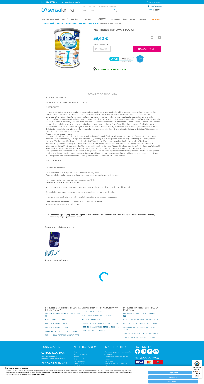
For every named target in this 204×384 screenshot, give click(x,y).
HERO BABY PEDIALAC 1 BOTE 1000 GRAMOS (62, 331)
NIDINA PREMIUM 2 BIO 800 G (93, 331)
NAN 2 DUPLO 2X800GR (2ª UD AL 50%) (97, 316)
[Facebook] (137, 351)
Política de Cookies (39, 374)
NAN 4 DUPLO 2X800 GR (91, 319)
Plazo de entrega (79, 361)
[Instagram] (143, 351)
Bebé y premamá (56, 23)
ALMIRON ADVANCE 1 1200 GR (56, 327)
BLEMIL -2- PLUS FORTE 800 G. (93, 312)
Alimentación (71, 23)
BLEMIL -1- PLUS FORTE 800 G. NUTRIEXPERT (62, 335)
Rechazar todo (173, 382)
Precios (76, 356)
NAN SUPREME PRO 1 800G (55, 320)
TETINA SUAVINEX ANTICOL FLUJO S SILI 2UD (140, 337)
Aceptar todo (173, 372)
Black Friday (109, 361)
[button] (152, 37)
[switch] (197, 376)
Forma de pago (79, 363)
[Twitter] (150, 351)
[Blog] (156, 351)
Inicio (45, 23)
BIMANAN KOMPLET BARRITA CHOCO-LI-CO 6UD (100, 323)
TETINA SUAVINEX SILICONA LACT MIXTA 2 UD (140, 333)
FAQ (75, 352)
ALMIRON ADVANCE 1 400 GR (56, 324)
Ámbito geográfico (80, 354)
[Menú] (200, 361)
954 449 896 (87, 6)
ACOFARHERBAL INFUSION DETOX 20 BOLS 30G (100, 327)
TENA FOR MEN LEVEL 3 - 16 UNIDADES (52, 253)
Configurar (173, 377)
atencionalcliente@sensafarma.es (104, 6)
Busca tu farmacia (54, 363)
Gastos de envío (79, 359)
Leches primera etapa (88, 23)
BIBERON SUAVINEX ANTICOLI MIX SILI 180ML (140, 324)
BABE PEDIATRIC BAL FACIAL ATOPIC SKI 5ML (140, 320)
